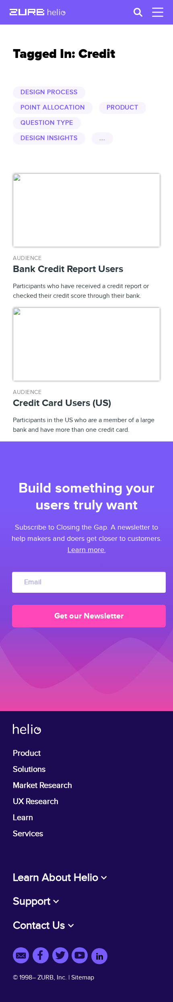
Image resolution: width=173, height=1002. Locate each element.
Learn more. (87, 550)
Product (27, 753)
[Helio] (56, 12)
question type (47, 123)
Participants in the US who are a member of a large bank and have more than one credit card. (83, 411)
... (102, 138)
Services (28, 834)
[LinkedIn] (99, 957)
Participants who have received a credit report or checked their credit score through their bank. (81, 277)
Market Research (42, 785)
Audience (27, 258)
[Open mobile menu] (156, 12)
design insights (49, 138)
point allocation (52, 107)
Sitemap (82, 977)
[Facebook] (42, 957)
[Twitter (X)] (62, 957)
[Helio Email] (23, 957)
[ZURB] (27, 12)
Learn (23, 818)
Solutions (29, 769)
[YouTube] (81, 957)
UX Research (35, 801)
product (123, 107)
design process (49, 92)
